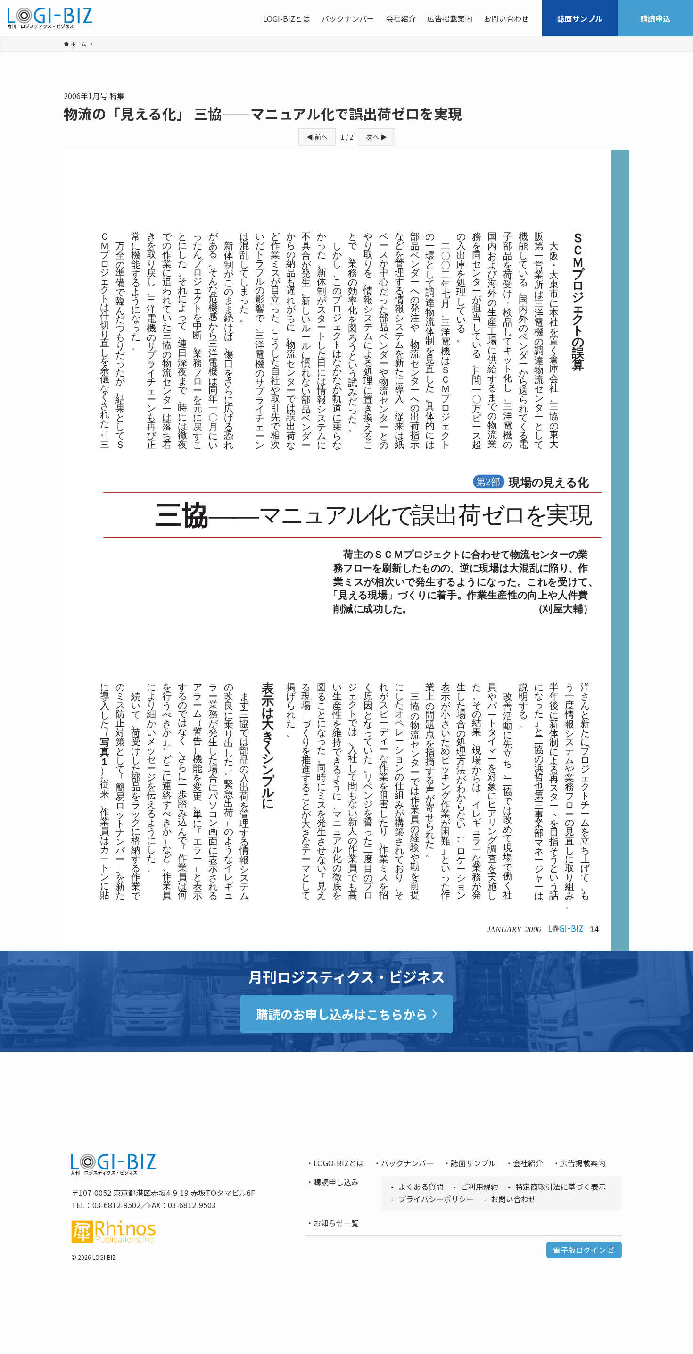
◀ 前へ (317, 137)
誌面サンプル (473, 1163)
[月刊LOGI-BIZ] (50, 18)
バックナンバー (407, 1163)
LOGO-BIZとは (339, 1163)
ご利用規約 (479, 1186)
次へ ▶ (376, 137)
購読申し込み (336, 1181)
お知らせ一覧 (336, 1222)
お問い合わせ (513, 1198)
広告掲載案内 (582, 1163)
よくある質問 (421, 1186)
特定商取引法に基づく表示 (560, 1186)
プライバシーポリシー (436, 1198)
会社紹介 (528, 1163)
